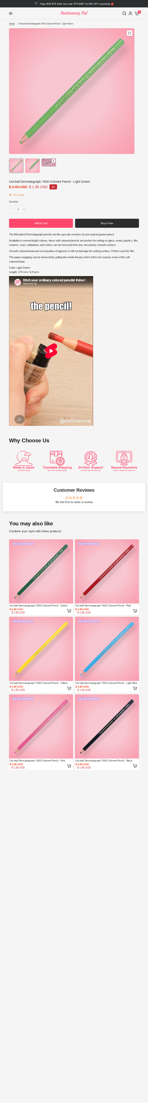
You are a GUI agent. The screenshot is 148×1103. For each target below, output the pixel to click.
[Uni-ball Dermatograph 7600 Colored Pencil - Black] (107, 726)
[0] (136, 13)
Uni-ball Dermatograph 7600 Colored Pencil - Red (103, 605)
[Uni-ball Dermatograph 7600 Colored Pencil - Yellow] (41, 649)
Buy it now (107, 223)
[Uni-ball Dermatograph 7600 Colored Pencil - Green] (41, 571)
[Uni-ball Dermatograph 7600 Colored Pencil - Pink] (41, 726)
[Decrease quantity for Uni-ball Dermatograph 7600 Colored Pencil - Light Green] (12, 209)
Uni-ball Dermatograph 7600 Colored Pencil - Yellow (39, 682)
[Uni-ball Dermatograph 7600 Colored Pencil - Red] (107, 571)
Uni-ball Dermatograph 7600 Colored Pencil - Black (103, 760)
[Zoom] (129, 33)
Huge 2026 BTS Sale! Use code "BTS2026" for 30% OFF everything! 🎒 (77, 4)
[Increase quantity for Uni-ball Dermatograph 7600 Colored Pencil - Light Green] (24, 209)
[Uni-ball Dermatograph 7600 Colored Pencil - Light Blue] (107, 649)
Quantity (13, 201)
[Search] (124, 13)
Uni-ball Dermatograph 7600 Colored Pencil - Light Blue (106, 682)
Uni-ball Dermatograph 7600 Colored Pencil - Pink (37, 760)
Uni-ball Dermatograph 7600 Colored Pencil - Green (39, 605)
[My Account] (130, 13)
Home (12, 23)
